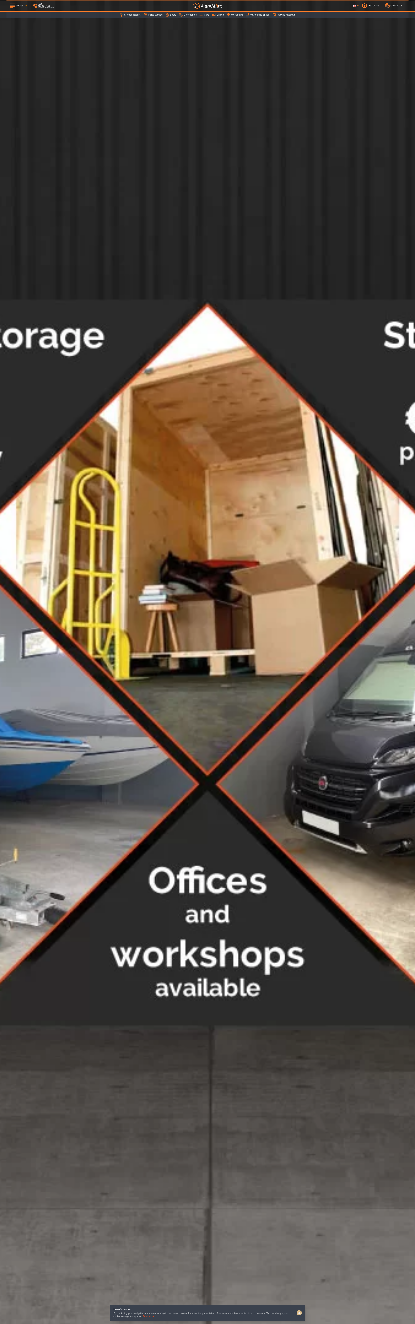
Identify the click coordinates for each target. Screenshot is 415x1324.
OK (299, 1312)
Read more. (148, 1316)
